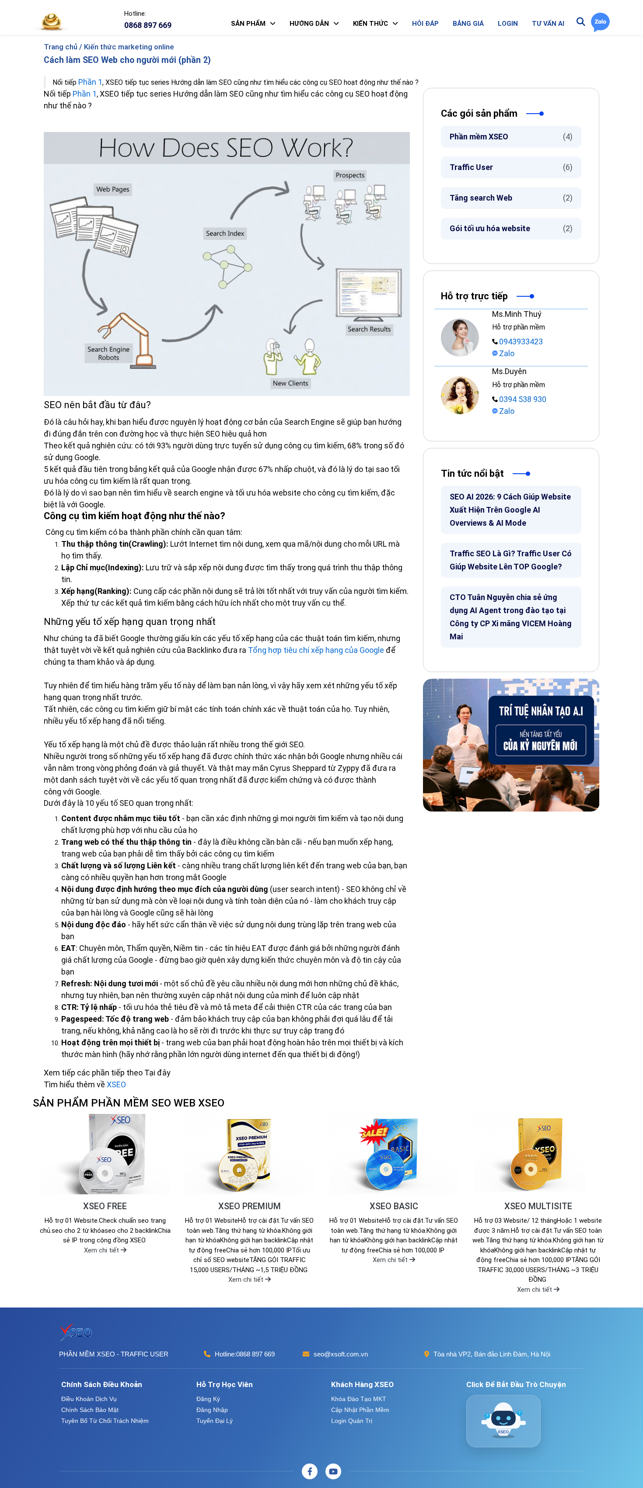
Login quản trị (351, 1420)
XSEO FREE (105, 1206)
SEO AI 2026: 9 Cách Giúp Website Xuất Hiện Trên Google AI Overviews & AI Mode (510, 509)
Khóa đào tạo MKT (358, 1398)
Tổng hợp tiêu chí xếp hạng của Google (316, 650)
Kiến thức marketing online (129, 46)
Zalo (506, 353)
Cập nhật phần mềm (360, 1409)
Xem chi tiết (102, 1250)
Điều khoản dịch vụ (89, 1398)
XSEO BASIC (394, 1206)
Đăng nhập (212, 1409)
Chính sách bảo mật (90, 1409)
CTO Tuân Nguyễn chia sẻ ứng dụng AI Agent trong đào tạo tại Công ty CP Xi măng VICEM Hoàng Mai (511, 617)
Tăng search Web (511, 197)
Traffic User (511, 167)
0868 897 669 (255, 1354)
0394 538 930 (522, 399)
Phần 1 (90, 82)
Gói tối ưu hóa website (511, 228)
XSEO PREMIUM (249, 1206)
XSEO (116, 1084)
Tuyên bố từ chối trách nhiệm (105, 1420)
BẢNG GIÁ (468, 24)
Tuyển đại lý (214, 1420)
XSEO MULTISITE (538, 1206)
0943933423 (521, 341)
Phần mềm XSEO (511, 136)
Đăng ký (208, 1398)
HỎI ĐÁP (425, 24)
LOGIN (508, 24)
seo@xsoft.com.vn (341, 1354)
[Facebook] (310, 1471)
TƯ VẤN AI (548, 24)
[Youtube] (333, 1471)
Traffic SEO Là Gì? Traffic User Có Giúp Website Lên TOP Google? (511, 560)
